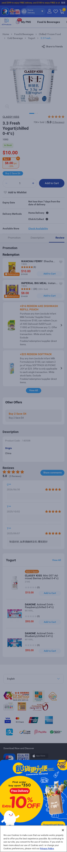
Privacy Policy (47, 848)
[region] (33, 838)
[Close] (63, 830)
